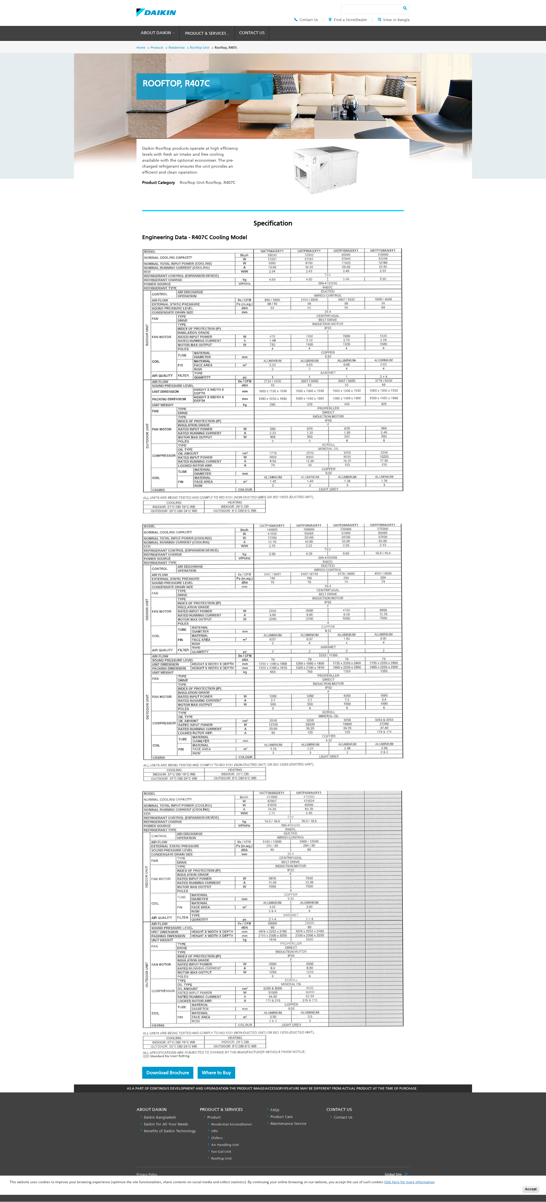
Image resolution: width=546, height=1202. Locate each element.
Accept (531, 1189)
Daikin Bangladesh (160, 1117)
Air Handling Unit (225, 1145)
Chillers (217, 1138)
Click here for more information (409, 1182)
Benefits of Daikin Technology (170, 1131)
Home (140, 48)
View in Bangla (396, 20)
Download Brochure (167, 1072)
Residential (177, 48)
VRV (214, 1131)
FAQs (274, 1110)
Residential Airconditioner (231, 1124)
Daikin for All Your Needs (166, 1124)
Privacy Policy (146, 1174)
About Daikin (156, 32)
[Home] (156, 11)
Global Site (394, 1174)
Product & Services (205, 33)
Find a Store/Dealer (350, 20)
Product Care (281, 1117)
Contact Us (308, 20)
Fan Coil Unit (221, 1152)
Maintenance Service (288, 1123)
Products (157, 48)
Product (214, 1117)
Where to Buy (216, 1072)
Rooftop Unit (199, 48)
